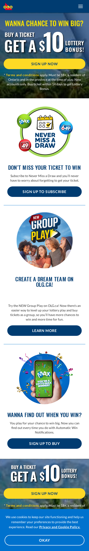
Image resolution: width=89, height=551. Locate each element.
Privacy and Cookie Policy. (59, 527)
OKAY (44, 540)
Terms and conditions (22, 75)
